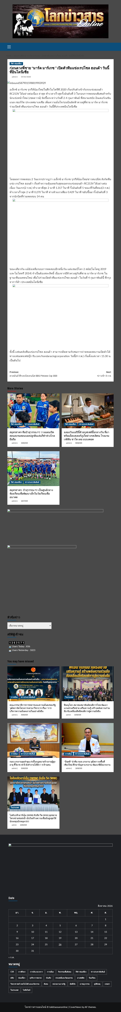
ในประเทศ (69, 697)
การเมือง (14, 697)
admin (68, 715)
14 (92, 932)
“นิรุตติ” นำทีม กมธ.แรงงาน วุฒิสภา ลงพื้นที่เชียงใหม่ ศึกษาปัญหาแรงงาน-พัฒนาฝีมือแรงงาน (87, 763)
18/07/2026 (24, 501)
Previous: (33, 374)
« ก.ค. (11, 957)
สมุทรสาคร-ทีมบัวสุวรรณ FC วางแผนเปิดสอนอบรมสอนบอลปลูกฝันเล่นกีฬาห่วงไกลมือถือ (32, 435)
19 (60, 938)
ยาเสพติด (80, 978)
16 (17, 938)
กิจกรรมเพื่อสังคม (64, 972)
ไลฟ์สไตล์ (26, 990)
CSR (12, 972)
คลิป (12, 978)
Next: (104, 374)
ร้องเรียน (92, 978)
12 (60, 932)
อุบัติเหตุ (97, 984)
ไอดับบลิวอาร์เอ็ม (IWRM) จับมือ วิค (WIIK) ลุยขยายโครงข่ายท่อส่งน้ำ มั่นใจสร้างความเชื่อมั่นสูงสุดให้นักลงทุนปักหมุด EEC (33, 818)
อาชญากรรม (85, 984)
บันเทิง (48, 978)
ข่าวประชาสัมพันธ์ (32, 424)
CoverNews (75, 1007)
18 (46, 938)
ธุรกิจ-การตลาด (36, 978)
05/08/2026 (78, 443)
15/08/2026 (24, 443)
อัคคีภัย (72, 984)
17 (32, 938)
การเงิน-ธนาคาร (36, 972)
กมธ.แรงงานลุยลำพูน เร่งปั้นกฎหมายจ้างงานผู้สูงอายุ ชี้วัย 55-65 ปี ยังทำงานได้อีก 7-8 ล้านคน (32, 763)
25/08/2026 (24, 715)
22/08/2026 (77, 715)
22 (105, 938)
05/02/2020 (26, 77)
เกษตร (107, 984)
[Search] (112, 46)
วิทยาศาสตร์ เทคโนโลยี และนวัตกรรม (24, 984)
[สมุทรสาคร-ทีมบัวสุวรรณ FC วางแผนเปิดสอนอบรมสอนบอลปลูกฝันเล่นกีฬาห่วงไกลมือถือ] (33, 410)
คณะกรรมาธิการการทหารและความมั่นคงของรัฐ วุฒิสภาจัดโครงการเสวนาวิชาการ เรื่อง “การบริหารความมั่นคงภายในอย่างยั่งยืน (33, 708)
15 (105, 932)
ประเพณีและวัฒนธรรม (64, 978)
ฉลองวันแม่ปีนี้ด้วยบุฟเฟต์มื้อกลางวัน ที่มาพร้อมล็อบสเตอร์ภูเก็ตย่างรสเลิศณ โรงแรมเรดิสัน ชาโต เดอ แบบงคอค (86, 435)
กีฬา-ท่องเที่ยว (16, 63)
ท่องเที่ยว (21, 978)
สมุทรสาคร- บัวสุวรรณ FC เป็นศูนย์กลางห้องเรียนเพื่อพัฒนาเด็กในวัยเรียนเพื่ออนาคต (31, 493)
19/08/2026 (78, 768)
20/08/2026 (24, 768)
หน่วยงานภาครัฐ (59, 984)
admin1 (15, 77)
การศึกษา (22, 972)
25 (46, 944)
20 (76, 938)
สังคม (46, 984)
